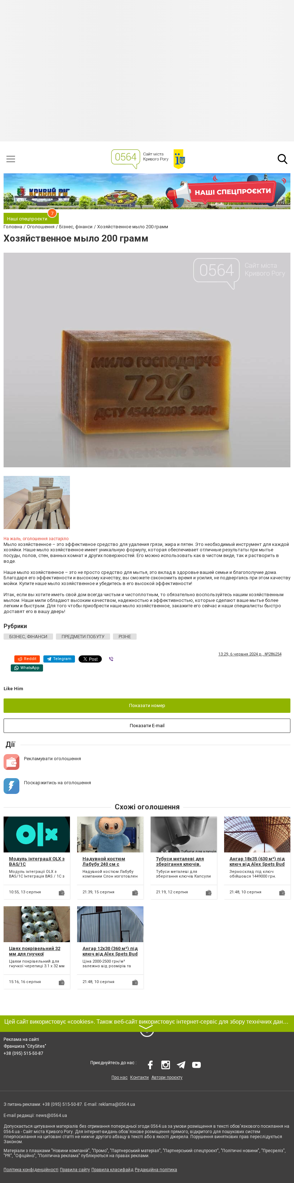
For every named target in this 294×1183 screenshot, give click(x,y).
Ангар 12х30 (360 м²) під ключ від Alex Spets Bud (110, 951)
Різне (125, 636)
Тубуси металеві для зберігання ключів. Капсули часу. (180, 864)
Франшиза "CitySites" (25, 1046)
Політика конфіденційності (31, 1169)
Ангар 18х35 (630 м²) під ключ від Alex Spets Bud (257, 861)
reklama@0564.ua (117, 1104)
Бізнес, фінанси (28, 636)
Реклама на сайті (21, 1039)
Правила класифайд (112, 1169)
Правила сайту (75, 1169)
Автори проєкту (166, 1077)
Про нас (120, 1077)
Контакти (139, 1077)
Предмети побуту (83, 636)
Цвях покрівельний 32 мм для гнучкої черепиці (34, 954)
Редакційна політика (156, 1169)
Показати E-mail (147, 725)
